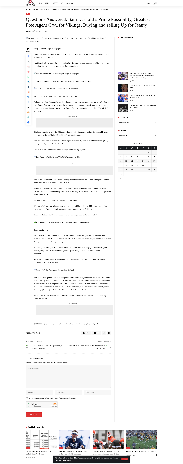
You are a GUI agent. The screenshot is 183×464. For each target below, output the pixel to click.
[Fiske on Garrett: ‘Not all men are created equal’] (123, 88)
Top (88, 324)
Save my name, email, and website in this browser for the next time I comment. (52, 398)
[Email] (28, 112)
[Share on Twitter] (28, 61)
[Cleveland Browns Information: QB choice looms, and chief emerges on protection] (108, 439)
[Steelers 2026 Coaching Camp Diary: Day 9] (141, 439)
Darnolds (57, 324)
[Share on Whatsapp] (28, 76)
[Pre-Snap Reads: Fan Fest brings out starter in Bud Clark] (123, 108)
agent (44, 324)
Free (61, 324)
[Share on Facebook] (28, 56)
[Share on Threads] (28, 107)
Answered (50, 324)
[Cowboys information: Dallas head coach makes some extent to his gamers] (74, 439)
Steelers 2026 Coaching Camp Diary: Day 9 (140, 451)
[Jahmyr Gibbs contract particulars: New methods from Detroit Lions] (41, 439)
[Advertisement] (74, 122)
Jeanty (66, 324)
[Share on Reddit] (28, 91)
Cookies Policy (66, 460)
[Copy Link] (28, 117)
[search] (145, 3)
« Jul (119, 178)
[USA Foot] (30, 3)
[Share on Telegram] (28, 102)
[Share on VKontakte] (28, 96)
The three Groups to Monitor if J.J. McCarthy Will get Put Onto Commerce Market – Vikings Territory (142, 76)
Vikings (98, 324)
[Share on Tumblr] (28, 86)
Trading (92, 324)
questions (76, 324)
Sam (80, 324)
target (84, 324)
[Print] (28, 122)
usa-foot (28, 31)
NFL (28, 13)
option (70, 324)
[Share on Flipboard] (28, 66)
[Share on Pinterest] (28, 71)
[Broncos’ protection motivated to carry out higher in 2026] (123, 98)
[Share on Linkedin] (28, 81)
